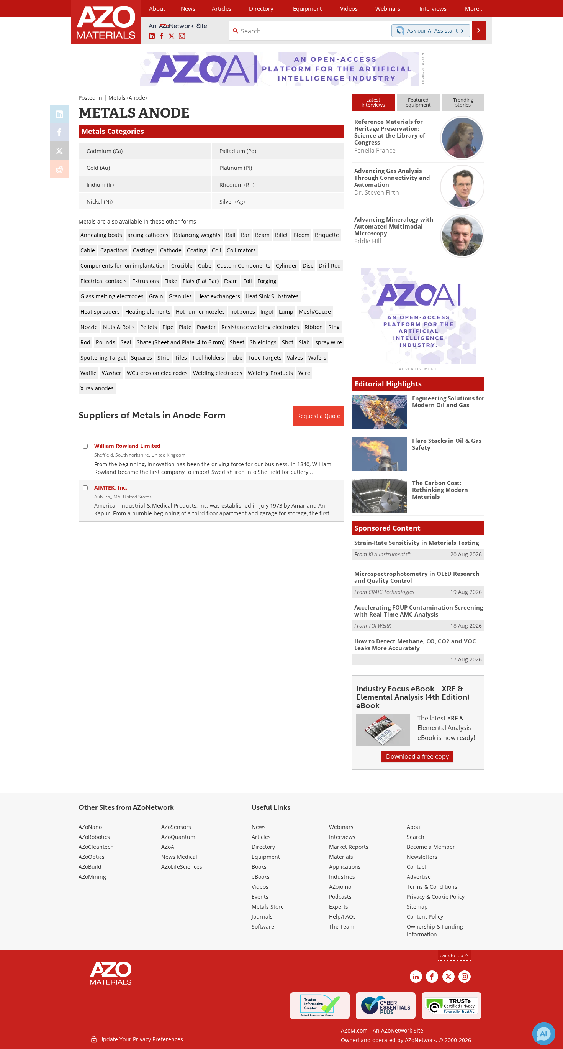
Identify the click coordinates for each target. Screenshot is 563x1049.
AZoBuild (90, 866)
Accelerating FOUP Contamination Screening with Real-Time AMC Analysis (418, 610)
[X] (59, 150)
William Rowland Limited (127, 445)
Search (415, 836)
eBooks (261, 876)
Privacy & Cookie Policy (436, 896)
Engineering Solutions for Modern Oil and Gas (448, 401)
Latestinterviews (373, 102)
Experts (338, 906)
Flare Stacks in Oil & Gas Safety (446, 444)
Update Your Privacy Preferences (140, 1039)
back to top (452, 955)
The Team (341, 926)
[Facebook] (59, 132)
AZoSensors (176, 826)
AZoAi (168, 846)
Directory (261, 8)
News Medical (179, 856)
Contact (416, 866)
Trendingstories (463, 102)
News (259, 826)
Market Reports (348, 846)
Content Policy (425, 916)
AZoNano (90, 826)
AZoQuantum (178, 836)
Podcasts (340, 896)
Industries (342, 876)
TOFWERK (379, 625)
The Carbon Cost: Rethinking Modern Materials (440, 489)
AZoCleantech (96, 846)
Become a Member (431, 846)
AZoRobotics (94, 836)
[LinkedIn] (59, 114)
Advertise (419, 876)
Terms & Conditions (432, 886)
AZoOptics (92, 856)
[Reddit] (59, 169)
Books (259, 866)
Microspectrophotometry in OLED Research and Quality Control (417, 577)
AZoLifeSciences (181, 866)
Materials (341, 856)
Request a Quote (318, 415)
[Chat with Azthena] (543, 1033)
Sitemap (417, 906)
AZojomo (340, 886)
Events (260, 896)
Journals (262, 916)
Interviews (342, 836)
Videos (260, 886)
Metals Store (268, 906)
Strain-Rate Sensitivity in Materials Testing (416, 542)
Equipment (266, 856)
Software (263, 926)
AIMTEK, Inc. (110, 487)
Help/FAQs (342, 916)
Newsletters (422, 856)
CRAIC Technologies (391, 591)
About (414, 826)
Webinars (341, 826)
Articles (261, 836)
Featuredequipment (418, 102)
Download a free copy (417, 756)
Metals (117, 97)
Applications (345, 866)
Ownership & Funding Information (435, 930)
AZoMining (92, 876)
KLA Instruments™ (389, 554)
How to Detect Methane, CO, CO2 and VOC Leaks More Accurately (415, 644)
